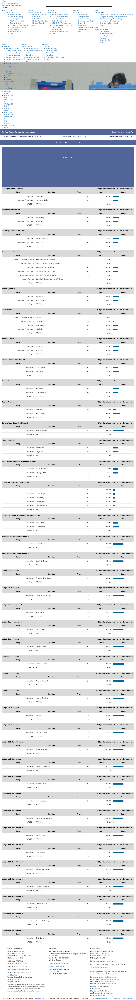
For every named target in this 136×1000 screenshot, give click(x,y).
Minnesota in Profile (32, 48)
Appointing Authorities (107, 36)
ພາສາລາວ (9, 79)
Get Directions (12, 975)
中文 (7, 77)
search (5, 7)
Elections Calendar (38, 23)
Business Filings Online (60, 14)
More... (12, 34)
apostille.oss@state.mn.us (110, 979)
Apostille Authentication (85, 27)
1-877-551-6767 (104, 956)
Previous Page (129, 132)
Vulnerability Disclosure (99, 998)
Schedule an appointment (99, 967)
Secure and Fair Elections (18, 27)
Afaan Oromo (10, 81)
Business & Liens (51, 11)
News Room (50, 55)
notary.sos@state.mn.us (107, 983)
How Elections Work (16, 31)
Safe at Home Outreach (14, 59)
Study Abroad (97, 11)
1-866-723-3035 (63, 958)
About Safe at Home (12, 48)
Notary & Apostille (76, 11)
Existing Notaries (83, 17)
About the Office (45, 45)
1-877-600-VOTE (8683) (24, 956)
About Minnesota (25, 45)
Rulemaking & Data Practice (55, 57)
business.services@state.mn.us (105, 977)
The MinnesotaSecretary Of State (12, 4)
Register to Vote (15, 14)
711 (21, 958)
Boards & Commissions (99, 28)
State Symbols (31, 53)
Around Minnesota (52, 53)
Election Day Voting (16, 17)
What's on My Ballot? (17, 21)
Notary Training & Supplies (86, 21)
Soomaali (9, 71)
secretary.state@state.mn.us (21, 969)
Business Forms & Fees (60, 31)
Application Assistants (13, 55)
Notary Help (82, 23)
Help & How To (105, 40)
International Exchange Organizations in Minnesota (117, 14)
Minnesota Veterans (32, 57)
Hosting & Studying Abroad (109, 23)
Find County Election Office (19, 25)
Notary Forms (82, 25)
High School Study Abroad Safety (111, 19)
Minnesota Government (34, 51)
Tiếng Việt (9, 73)
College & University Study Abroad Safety (113, 17)
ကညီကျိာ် (9, 88)
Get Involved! (14, 29)
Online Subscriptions (59, 21)
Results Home (117, 132)
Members (103, 38)
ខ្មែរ (7, 84)
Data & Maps (36, 19)
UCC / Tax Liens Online (60, 17)
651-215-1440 (20, 954)
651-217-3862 (22, 963)
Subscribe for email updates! (123, 998)
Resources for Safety (13, 53)
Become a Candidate (39, 14)
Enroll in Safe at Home (13, 51)
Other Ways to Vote (16, 19)
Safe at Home (4, 45)
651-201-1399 (53, 956)
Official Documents (32, 59)
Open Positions (105, 31)
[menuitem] (17, 22)
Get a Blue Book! (31, 55)
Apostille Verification (84, 29)
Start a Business (57, 27)
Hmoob (8, 69)
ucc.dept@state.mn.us (106, 981)
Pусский (8, 75)
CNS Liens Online (58, 19)
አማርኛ (8, 86)
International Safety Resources (110, 21)
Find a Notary (82, 14)
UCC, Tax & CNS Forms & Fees (62, 25)
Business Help (57, 29)
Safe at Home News (12, 57)
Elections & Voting (9, 11)
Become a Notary (83, 19)
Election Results (15, 23)
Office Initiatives (51, 51)
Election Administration (33, 11)
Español (8, 67)
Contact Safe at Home (56, 966)
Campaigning (36, 17)
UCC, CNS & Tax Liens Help (61, 23)
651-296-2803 (103, 954)
